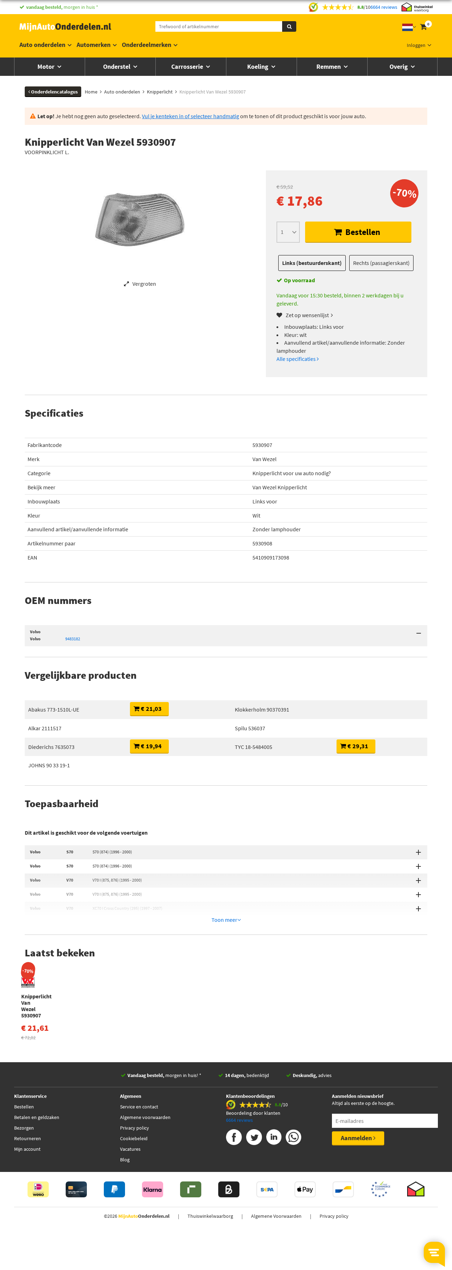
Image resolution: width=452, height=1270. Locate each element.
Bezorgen (24, 1128)
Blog (125, 1159)
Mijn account (27, 1149)
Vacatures (130, 1149)
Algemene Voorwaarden (276, 1216)
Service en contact (139, 1106)
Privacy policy (134, 1128)
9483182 (72, 638)
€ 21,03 (150, 708)
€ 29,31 (357, 746)
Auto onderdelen (42, 45)
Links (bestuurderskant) (312, 262)
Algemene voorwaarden (145, 1117)
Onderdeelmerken (146, 45)
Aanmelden (357, 1138)
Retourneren (27, 1138)
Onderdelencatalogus (54, 92)
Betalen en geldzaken (36, 1117)
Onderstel (117, 66)
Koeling (258, 66)
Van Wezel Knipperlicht (279, 487)
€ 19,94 (150, 746)
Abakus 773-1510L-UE (53, 709)
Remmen (329, 66)
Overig (399, 66)
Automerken (94, 45)
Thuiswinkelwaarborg (210, 1216)
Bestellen (362, 231)
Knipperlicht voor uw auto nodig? (291, 473)
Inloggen (416, 45)
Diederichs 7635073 (51, 746)
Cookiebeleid (134, 1138)
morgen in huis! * (164, 1075)
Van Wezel (264, 458)
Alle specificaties (296, 358)
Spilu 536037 (250, 728)
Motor (46, 66)
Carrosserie (187, 66)
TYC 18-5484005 (253, 746)
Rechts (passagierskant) (381, 262)
